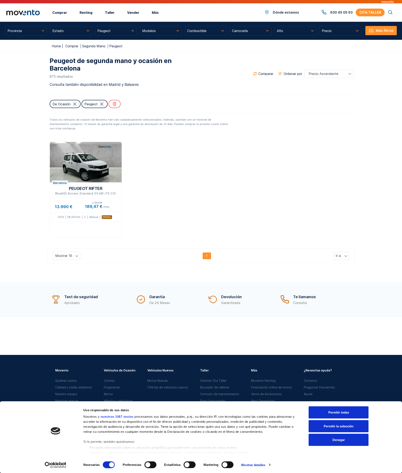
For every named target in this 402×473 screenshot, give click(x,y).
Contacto (310, 380)
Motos (108, 394)
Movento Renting (263, 380)
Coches (109, 380)
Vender (133, 12)
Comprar (59, 12)
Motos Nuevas (157, 380)
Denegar (338, 440)
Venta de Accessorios (266, 394)
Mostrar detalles (253, 465)
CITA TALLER (370, 12)
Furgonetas (112, 387)
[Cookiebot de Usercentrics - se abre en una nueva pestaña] (55, 465)
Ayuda (308, 394)
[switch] (150, 464)
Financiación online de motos (271, 387)
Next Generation (263, 400)
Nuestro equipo (66, 394)
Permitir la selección (338, 426)
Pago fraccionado (212, 400)
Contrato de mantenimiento (219, 394)
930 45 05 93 (341, 12)
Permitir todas (338, 412)
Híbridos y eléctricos (118, 400)
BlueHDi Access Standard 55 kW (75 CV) (85, 190)
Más (155, 12)
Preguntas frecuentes (319, 387)
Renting (86, 12)
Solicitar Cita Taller (213, 380)
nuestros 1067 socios (117, 416)
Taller (110, 12)
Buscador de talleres (214, 387)
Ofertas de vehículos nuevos (167, 387)
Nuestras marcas (67, 400)
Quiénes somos (66, 380)
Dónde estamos (286, 12)
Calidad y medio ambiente (73, 387)
